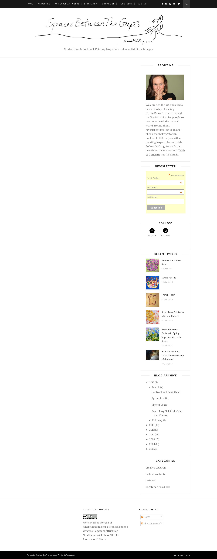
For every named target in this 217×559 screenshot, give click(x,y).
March (155, 387)
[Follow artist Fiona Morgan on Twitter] (173, 3)
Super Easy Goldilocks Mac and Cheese (173, 314)
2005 (152, 448)
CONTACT (142, 4)
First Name (164, 187)
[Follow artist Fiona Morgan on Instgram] (165, 3)
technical (151, 480)
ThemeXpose (51, 555)
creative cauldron (156, 467)
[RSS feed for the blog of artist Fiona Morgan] (178, 3)
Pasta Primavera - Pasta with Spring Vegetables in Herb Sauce (171, 335)
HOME (30, 4)
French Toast (168, 294)
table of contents (155, 474)
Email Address (164, 178)
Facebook (152, 235)
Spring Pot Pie (169, 277)
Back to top (181, 555)
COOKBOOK (108, 4)
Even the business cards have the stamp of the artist (173, 355)
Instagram (165, 235)
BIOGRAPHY (90, 4)
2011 (151, 429)
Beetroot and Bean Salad (171, 262)
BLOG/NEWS (126, 4)
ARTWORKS (44, 4)
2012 (151, 424)
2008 (152, 444)
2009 (152, 439)
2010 (151, 434)
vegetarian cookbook (158, 486)
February (157, 420)
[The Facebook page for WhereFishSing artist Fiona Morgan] (161, 3)
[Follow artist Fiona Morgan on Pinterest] (169, 3)
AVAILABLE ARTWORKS (67, 4)
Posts (146, 516)
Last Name (152, 197)
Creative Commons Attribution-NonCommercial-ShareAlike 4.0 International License (101, 535)
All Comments (151, 523)
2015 (151, 382)
